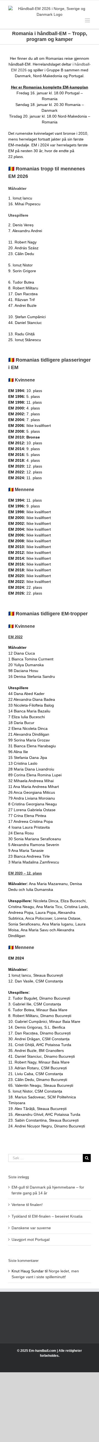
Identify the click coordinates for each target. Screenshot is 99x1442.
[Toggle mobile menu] (88, 20)
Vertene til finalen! (27, 1204)
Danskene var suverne (31, 1228)
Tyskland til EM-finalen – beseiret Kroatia (47, 1216)
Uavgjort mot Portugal (31, 1239)
